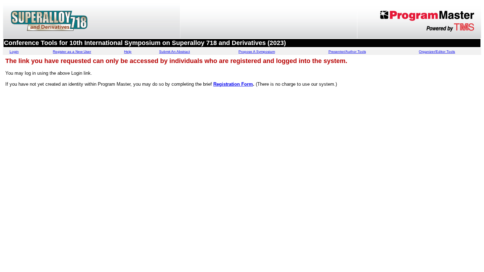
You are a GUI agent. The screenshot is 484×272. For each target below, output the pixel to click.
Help (127, 51)
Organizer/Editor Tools (437, 51)
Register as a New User (72, 51)
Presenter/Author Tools (347, 51)
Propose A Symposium (256, 51)
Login (14, 51)
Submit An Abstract (174, 51)
